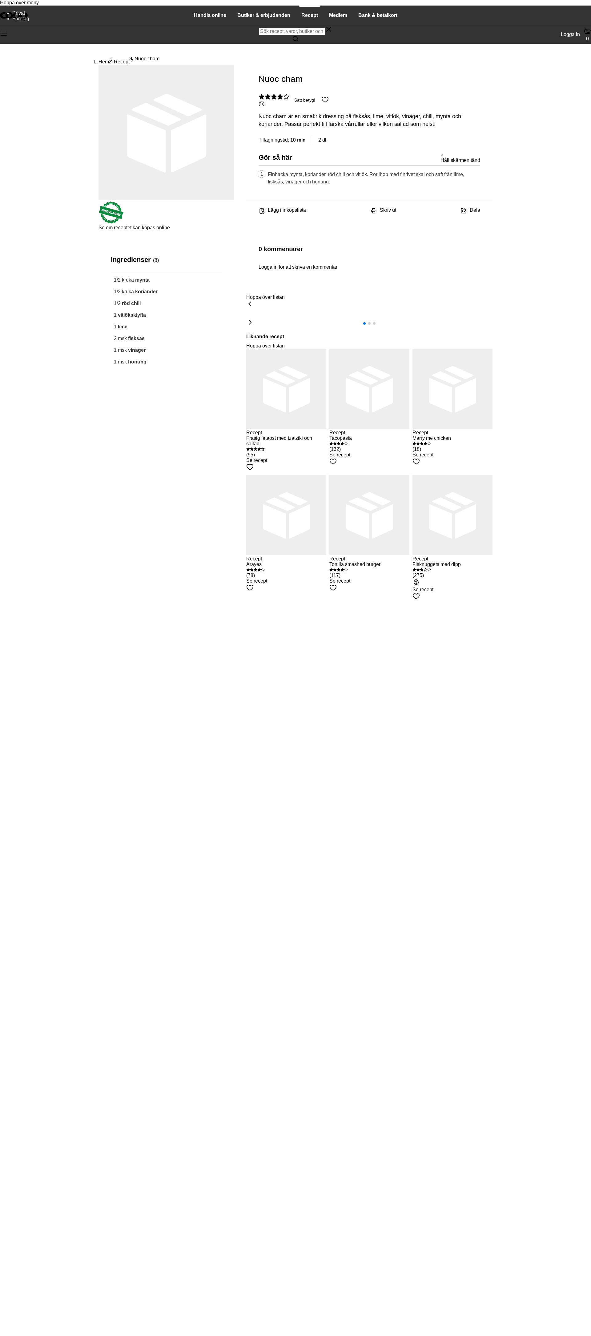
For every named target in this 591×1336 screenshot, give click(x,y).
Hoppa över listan (265, 297)
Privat (18, 13)
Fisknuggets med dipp (436, 564)
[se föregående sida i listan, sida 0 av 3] (250, 304)
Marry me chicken (431, 438)
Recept (122, 61)
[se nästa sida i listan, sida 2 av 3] (250, 323)
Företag (20, 18)
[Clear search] (328, 30)
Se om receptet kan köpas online (134, 227)
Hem (103, 61)
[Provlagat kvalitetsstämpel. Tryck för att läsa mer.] (111, 222)
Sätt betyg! (304, 100)
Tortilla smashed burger (354, 564)
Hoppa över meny (19, 2)
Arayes (254, 564)
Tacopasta (340, 438)
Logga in (570, 34)
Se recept (256, 460)
